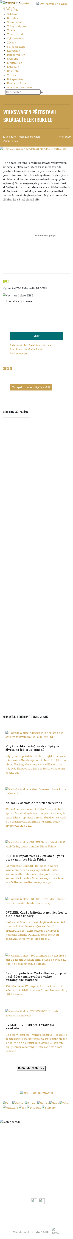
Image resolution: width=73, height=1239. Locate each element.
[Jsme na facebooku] (34, 1201)
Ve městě (13, 10)
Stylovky (13, 58)
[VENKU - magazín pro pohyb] (16, 5)
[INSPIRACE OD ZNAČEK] (36, 1093)
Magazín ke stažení (38, 1190)
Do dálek (13, 18)
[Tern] (7, 1103)
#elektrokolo (18, 345)
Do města (13, 71)
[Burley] (43, 1103)
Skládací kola (16, 46)
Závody (12, 42)
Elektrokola (15, 63)
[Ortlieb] (18, 1103)
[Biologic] (48, 1107)
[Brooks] (31, 1103)
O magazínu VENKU (38, 1214)
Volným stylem (17, 26)
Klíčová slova (37, 1179)
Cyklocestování (17, 38)
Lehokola (13, 67)
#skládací (16, 349)
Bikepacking (15, 79)
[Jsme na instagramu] (42, 1201)
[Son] (22, 1107)
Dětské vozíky (16, 54)
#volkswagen (18, 353)
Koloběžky (14, 50)
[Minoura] (34, 1107)
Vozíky (12, 75)
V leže (11, 30)
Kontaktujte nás (38, 1220)
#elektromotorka (40, 345)
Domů (38, 1131)
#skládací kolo (33, 349)
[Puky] (54, 1103)
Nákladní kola (17, 83)
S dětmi (12, 14)
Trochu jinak (15, 34)
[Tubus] (65, 1103)
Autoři (38, 1185)
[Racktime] (10, 1107)
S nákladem (15, 22)
